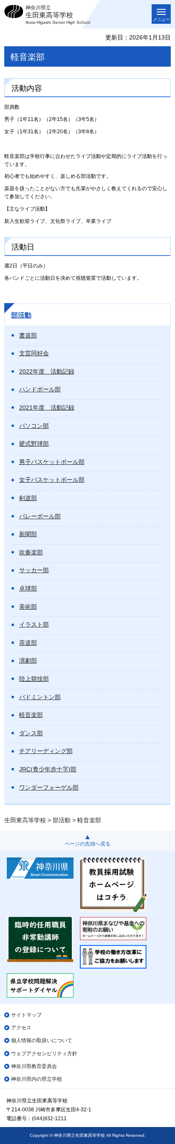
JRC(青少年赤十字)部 (47, 769)
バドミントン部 (40, 697)
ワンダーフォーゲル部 (49, 787)
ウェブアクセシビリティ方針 (44, 1054)
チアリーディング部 (46, 751)
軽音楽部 (31, 714)
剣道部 (28, 498)
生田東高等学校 (25, 820)
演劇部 (28, 660)
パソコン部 (34, 425)
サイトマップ (26, 1015)
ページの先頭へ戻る (87, 844)
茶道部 (28, 642)
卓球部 (28, 588)
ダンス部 (31, 733)
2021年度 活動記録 (46, 407)
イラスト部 (34, 624)
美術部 (28, 606)
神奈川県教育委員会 (34, 1066)
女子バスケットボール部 (52, 479)
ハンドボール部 (40, 389)
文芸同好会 (34, 353)
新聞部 (28, 534)
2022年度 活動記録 (46, 371)
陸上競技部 (34, 678)
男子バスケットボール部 (52, 461)
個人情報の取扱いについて (41, 1040)
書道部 (28, 335)
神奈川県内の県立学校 (36, 1079)
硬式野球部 (34, 443)
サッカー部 (34, 570)
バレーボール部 (40, 516)
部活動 (21, 315)
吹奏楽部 (31, 552)
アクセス (21, 1028)
